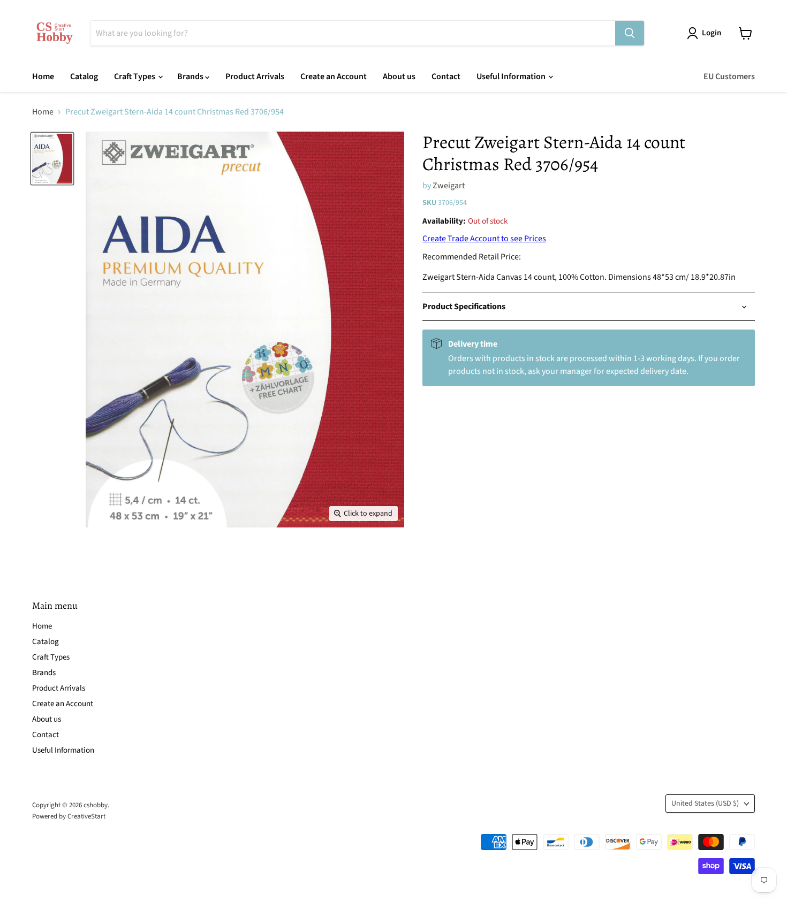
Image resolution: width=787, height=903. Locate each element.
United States (705, 803)
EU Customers (729, 76)
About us (399, 76)
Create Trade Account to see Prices (484, 238)
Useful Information (511, 76)
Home (43, 76)
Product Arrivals (254, 76)
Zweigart (449, 186)
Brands (191, 76)
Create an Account (333, 76)
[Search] (629, 33)
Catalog (84, 76)
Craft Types (135, 76)
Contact (446, 76)
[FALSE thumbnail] (52, 158)
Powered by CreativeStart (68, 816)
